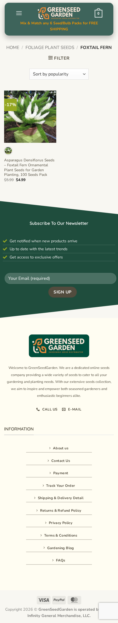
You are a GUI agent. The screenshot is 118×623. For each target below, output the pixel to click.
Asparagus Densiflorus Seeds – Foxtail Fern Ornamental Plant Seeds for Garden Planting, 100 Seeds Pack (29, 167)
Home (12, 48)
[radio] (8, 151)
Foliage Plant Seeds (50, 48)
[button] (19, 13)
